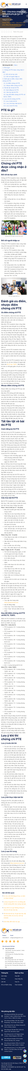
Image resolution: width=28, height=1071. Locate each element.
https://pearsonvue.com (11, 602)
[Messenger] (25, 1061)
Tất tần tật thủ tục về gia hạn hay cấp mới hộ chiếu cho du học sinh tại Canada (15, 916)
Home (4, 22)
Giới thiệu (4, 976)
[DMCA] (6, 1056)
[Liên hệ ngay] (25, 1056)
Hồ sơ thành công (6, 984)
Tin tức (9, 22)
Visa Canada (18, 984)
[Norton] (17, 1056)
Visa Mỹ (17, 976)
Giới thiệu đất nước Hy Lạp (12, 921)
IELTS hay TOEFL (12, 364)
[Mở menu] (26, 4)
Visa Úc (17, 981)
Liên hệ (3, 981)
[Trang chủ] (12, 927)
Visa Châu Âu (19, 979)
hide (15, 65)
